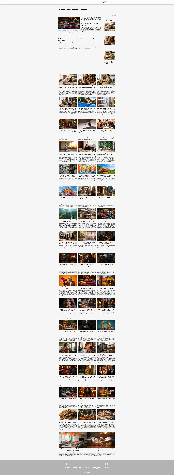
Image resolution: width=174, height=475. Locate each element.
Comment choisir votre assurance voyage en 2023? (87, 421)
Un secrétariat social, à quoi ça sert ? (106, 399)
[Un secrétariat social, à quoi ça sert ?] (106, 392)
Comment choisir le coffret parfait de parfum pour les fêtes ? (68, 132)
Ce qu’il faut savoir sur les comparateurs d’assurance (68, 332)
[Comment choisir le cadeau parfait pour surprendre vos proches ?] (109, 40)
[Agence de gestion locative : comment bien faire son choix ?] (101, 439)
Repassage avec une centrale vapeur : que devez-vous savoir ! (87, 378)
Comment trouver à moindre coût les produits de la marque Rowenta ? (68, 243)
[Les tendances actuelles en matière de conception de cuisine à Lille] (87, 213)
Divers (112, 2)
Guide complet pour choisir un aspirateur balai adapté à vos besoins (68, 154)
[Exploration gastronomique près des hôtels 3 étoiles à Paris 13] (87, 146)
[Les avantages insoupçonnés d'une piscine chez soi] (87, 101)
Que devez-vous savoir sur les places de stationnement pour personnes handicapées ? (87, 355)
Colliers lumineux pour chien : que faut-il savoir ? (106, 310)
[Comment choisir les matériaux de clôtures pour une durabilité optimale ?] (106, 101)
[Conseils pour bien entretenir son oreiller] (87, 235)
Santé (96, 2)
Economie (79, 2)
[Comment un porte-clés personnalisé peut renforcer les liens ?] (109, 26)
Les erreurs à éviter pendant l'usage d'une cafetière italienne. (68, 399)
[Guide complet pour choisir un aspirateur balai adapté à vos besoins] (68, 146)
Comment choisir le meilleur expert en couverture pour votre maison (68, 176)
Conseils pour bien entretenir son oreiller (87, 242)
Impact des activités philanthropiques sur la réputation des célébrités (106, 132)
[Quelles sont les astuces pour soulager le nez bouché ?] (68, 302)
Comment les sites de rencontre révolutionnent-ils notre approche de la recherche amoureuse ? (68, 378)
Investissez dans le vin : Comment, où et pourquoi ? (87, 310)
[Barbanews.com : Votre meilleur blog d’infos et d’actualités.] (68, 258)
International (87, 2)
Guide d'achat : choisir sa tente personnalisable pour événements (106, 176)
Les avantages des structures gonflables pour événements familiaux (87, 176)
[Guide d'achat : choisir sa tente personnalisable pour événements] (106, 168)
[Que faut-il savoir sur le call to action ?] (68, 280)
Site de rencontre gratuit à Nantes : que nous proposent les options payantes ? (87, 266)
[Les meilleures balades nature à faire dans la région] (68, 213)
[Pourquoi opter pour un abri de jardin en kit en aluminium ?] (106, 347)
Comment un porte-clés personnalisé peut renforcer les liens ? (109, 33)
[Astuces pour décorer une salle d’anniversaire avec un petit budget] (73, 439)
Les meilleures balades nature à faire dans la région (68, 220)
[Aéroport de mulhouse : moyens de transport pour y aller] (106, 280)
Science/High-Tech (104, 2)
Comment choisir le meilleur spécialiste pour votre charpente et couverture (106, 199)
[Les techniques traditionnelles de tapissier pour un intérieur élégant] (68, 101)
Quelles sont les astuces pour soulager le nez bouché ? (68, 310)
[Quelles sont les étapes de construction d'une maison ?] (106, 414)
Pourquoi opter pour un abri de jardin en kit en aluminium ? (106, 354)
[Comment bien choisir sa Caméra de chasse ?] (106, 258)
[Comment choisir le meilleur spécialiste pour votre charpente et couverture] (106, 191)
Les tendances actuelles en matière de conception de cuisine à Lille (87, 221)
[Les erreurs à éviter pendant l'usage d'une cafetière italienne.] (68, 392)
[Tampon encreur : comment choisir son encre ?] (106, 213)
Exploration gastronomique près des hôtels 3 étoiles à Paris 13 (87, 153)
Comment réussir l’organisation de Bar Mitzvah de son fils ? (106, 377)
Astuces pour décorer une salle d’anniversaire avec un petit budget (73, 449)
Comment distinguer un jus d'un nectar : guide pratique (109, 62)
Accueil (59, 7)
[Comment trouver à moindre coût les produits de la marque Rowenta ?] (68, 235)
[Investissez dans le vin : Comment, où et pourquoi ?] (87, 302)
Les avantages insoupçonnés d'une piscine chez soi (87, 108)
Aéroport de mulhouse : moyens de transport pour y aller (106, 287)
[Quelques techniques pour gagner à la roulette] (87, 280)
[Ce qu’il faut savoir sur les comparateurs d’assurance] (68, 325)
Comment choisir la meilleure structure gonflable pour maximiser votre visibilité (68, 199)
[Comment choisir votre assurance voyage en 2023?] (87, 414)
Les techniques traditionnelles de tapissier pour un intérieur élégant (68, 109)
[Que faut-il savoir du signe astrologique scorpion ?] (87, 392)
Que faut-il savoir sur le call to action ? (68, 287)
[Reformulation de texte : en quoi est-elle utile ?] (106, 325)
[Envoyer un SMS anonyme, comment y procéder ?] (87, 325)
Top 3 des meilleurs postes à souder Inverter (106, 242)
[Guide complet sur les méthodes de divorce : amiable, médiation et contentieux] (87, 191)
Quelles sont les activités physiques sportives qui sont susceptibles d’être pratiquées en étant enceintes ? (68, 356)
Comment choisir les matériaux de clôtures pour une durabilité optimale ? (106, 109)
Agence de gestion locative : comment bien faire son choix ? (101, 449)
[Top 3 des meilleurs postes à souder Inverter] (106, 235)
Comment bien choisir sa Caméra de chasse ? (106, 265)
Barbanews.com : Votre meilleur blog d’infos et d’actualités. (68, 265)
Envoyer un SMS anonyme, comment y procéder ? (87, 332)
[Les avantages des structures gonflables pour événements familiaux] (87, 168)
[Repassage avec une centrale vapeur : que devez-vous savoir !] (87, 369)
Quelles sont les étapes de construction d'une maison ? (106, 421)
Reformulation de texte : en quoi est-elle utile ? (106, 332)
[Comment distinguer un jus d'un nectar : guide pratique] (109, 55)
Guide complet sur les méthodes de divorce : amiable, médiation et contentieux (87, 199)
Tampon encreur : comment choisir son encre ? (106, 220)
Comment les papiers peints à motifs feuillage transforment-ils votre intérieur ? (106, 154)
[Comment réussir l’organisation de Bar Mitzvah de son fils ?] (106, 369)
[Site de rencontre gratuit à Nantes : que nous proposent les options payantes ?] (87, 258)
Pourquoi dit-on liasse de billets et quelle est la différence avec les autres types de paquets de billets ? (68, 423)
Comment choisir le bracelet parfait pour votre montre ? (87, 131)
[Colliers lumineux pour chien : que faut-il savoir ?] (106, 302)
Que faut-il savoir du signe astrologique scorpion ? (87, 399)
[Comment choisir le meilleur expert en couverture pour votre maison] (68, 168)
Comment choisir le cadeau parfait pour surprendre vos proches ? (109, 47)
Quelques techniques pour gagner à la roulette (87, 287)
